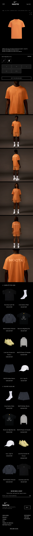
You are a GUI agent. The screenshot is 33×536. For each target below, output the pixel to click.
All (3, 10)
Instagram (27, 515)
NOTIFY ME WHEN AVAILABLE (16, 78)
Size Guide (5, 515)
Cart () (29, 4)
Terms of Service (7, 523)
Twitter (26, 517)
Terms (4, 519)
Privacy (4, 517)
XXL (16, 71)
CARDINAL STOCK (13, 10)
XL (6, 71)
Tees (29, 10)
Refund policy (6, 524)
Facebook (27, 518)
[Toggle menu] (3, 4)
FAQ (3, 521)
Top (27, 507)
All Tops (7, 10)
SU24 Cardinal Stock (22, 10)
